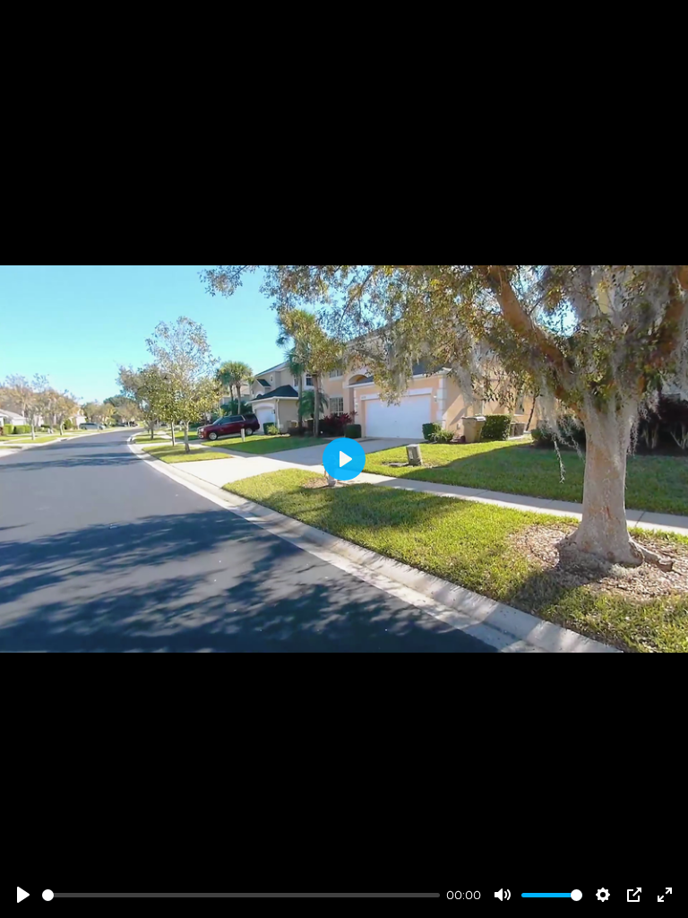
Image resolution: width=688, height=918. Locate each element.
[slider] (241, 895)
